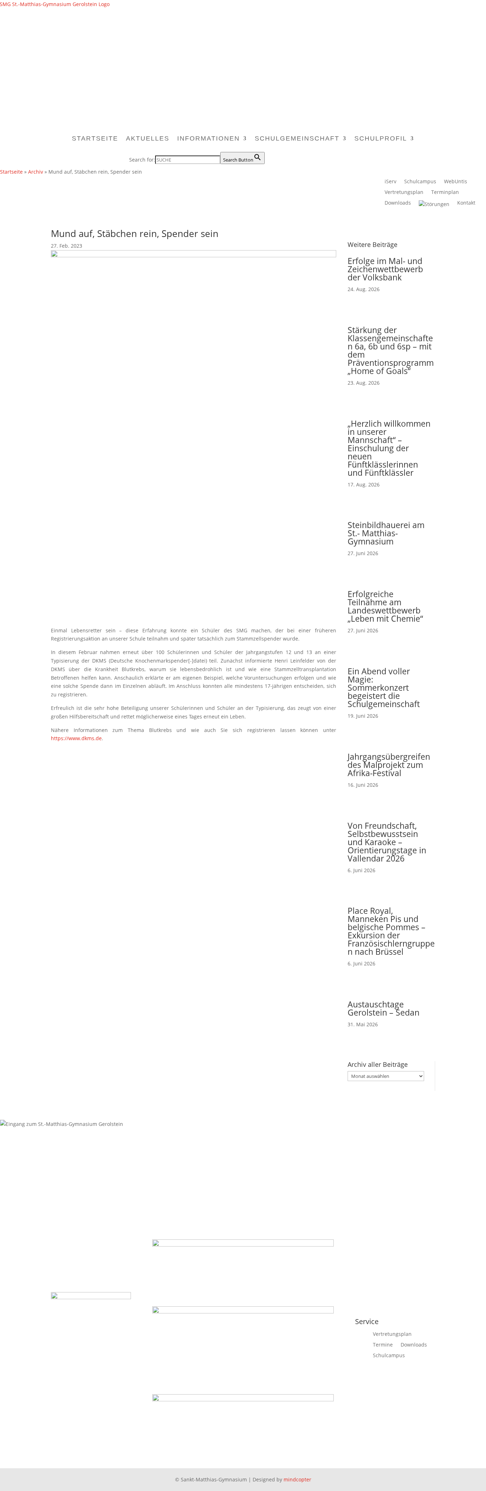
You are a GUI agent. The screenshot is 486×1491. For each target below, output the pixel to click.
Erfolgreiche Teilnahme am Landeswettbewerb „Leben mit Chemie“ (385, 606)
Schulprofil (380, 138)
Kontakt (466, 203)
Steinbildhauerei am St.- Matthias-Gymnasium (386, 533)
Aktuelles (147, 138)
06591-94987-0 (174, 1166)
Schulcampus (420, 182)
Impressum (362, 1157)
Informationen (208, 138)
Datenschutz (399, 1157)
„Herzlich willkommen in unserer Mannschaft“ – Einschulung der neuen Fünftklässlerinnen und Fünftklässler (389, 448)
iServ (390, 182)
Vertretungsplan (404, 192)
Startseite (95, 138)
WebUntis (455, 182)
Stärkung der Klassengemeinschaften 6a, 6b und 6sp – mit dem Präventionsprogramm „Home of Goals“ (391, 350)
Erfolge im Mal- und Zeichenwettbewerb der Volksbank (385, 269)
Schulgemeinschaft (297, 138)
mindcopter (297, 1479)
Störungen (436, 204)
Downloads (398, 203)
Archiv (35, 171)
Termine (383, 1345)
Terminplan (445, 192)
